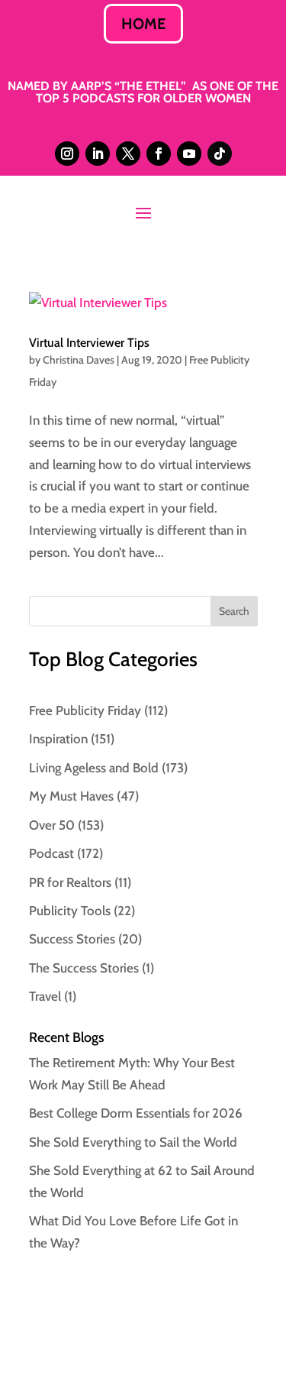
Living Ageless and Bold (94, 767)
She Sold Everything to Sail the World (133, 1142)
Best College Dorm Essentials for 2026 (136, 1113)
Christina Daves (78, 360)
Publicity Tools (70, 910)
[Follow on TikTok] (219, 153)
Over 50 (52, 825)
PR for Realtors (70, 882)
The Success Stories (84, 968)
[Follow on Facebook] (158, 153)
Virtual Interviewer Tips (89, 342)
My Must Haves (71, 796)
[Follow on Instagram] (67, 153)
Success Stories (72, 939)
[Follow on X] (128, 153)
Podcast (51, 853)
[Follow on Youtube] (189, 153)
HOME (143, 24)
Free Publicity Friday (85, 710)
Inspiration (58, 738)
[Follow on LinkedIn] (97, 153)
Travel (45, 996)
